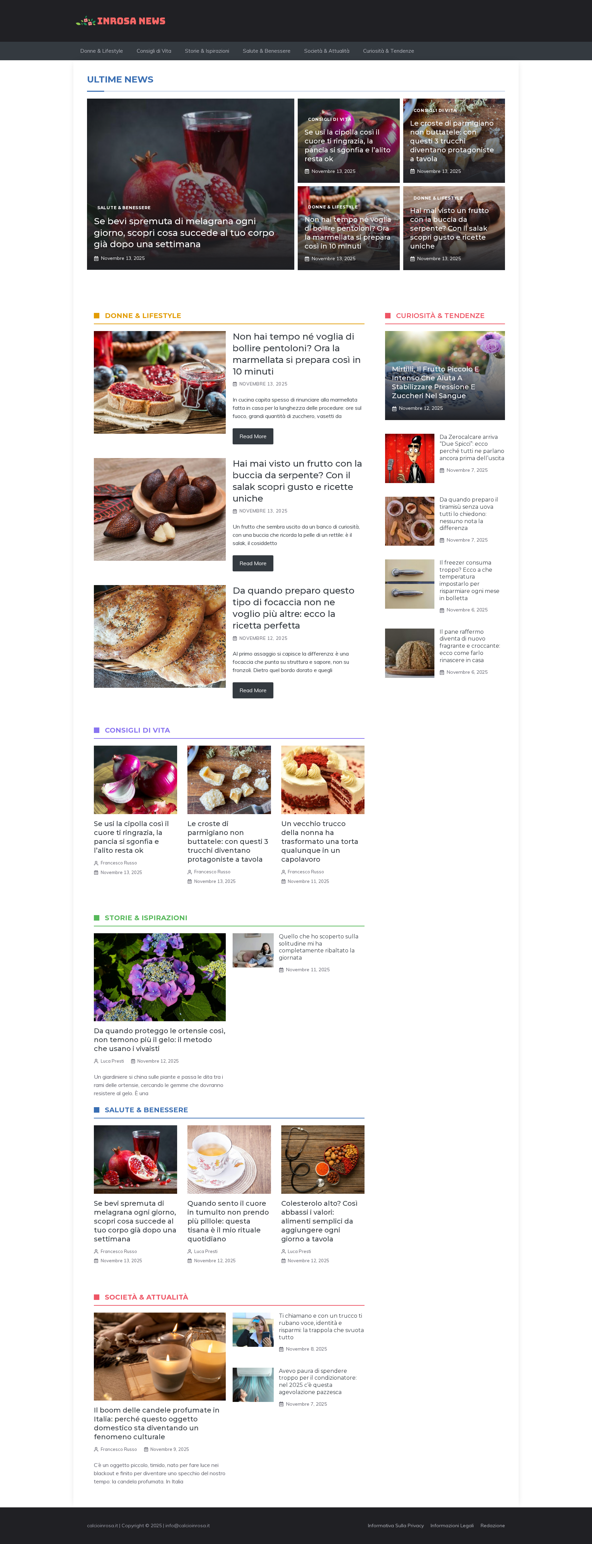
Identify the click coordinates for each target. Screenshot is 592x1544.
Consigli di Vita (154, 51)
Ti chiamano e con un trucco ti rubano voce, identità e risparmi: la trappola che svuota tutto (321, 1326)
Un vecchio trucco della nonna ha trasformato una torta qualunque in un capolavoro (319, 841)
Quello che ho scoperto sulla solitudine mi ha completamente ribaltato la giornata (318, 947)
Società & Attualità (326, 51)
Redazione (493, 1525)
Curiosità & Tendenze (388, 51)
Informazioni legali (452, 1525)
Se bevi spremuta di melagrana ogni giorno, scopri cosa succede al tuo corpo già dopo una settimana (184, 233)
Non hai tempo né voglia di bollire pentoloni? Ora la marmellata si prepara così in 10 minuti (297, 354)
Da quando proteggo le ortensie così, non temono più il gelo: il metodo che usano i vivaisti (159, 1040)
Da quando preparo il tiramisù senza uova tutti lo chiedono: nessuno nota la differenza (469, 514)
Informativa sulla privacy (396, 1525)
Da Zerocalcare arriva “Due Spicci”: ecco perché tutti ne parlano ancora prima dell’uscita (472, 447)
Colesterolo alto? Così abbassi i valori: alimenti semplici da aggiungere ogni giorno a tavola (319, 1221)
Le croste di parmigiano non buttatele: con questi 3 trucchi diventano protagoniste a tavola (452, 141)
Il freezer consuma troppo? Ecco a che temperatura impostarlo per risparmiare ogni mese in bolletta (470, 580)
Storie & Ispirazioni (207, 51)
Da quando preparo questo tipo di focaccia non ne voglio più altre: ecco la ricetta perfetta (294, 608)
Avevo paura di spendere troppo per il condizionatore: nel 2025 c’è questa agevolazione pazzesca (318, 1381)
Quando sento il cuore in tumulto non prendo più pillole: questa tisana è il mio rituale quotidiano (228, 1221)
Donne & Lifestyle (101, 51)
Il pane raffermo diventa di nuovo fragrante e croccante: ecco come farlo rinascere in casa (470, 646)
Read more (253, 436)
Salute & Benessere (267, 51)
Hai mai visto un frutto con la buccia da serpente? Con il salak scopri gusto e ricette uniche (449, 228)
